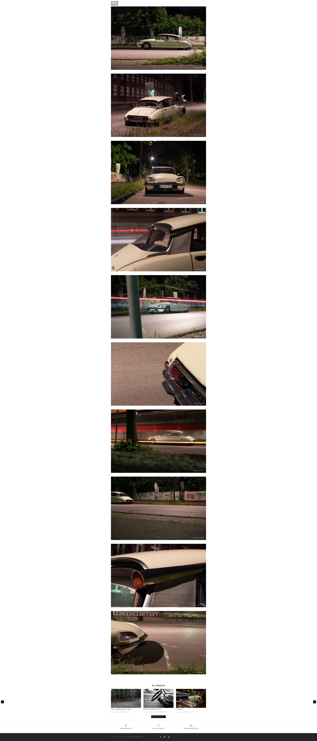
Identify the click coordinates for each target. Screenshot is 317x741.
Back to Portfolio (158, 716)
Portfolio (180, 3)
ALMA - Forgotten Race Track (121, 709)
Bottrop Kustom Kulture (152, 709)
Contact (188, 3)
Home (171, 3)
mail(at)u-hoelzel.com (191, 728)
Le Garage (179, 709)
